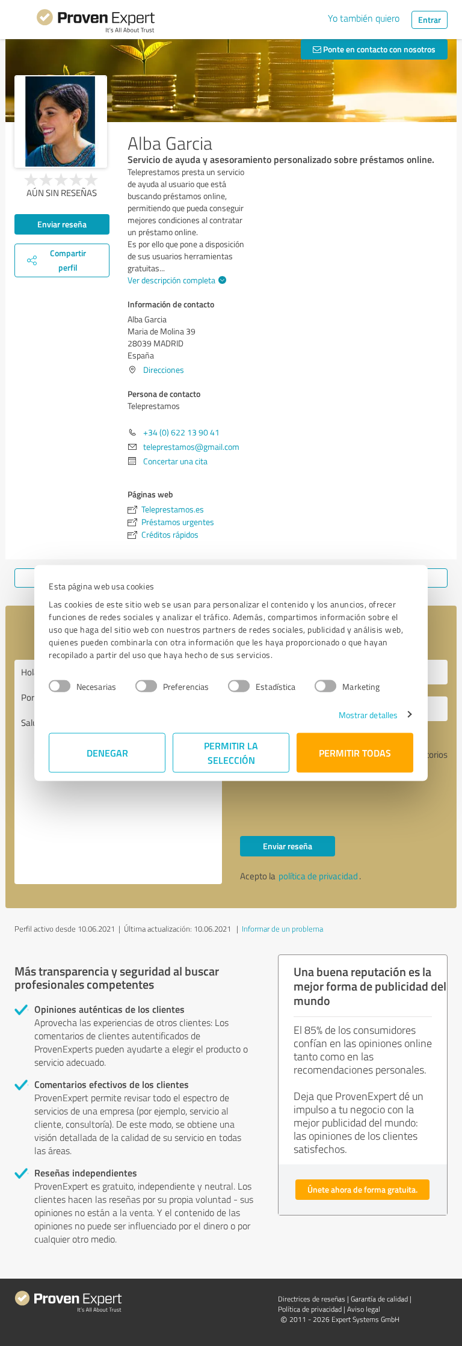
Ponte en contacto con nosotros (378, 49)
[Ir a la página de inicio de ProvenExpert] (96, 23)
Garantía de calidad (379, 1299)
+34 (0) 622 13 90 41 (181, 432)
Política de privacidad (310, 1309)
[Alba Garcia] (61, 121)
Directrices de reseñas (311, 1299)
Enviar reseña (62, 224)
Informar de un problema (282, 928)
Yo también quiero (363, 18)
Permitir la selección (231, 752)
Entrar (429, 19)
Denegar (107, 752)
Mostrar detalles (368, 714)
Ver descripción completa (171, 280)
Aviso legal (363, 1309)
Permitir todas (355, 752)
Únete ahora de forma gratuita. (362, 1189)
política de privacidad (318, 876)
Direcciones (163, 369)
